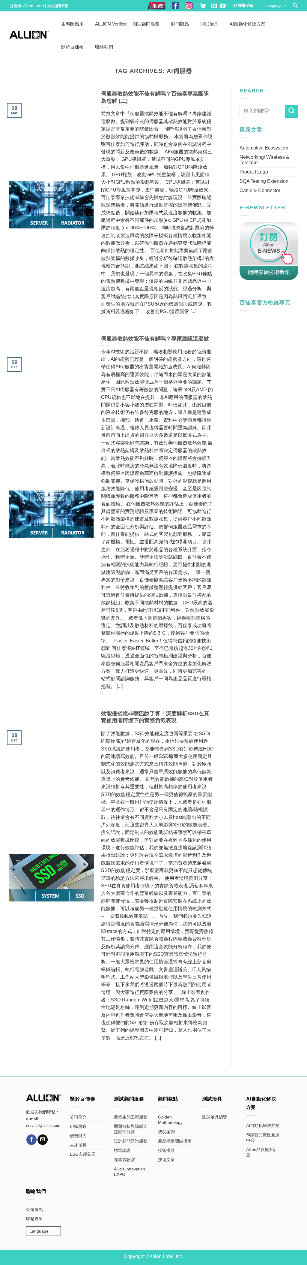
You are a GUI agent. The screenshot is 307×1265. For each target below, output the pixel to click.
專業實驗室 (124, 1159)
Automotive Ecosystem (264, 147)
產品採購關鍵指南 (175, 1141)
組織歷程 (78, 1126)
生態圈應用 (72, 23)
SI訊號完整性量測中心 (262, 1137)
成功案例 (166, 1131)
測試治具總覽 (214, 1117)
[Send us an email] (214, 6)
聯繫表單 (34, 1218)
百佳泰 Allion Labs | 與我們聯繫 (38, 5)
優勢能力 (78, 1135)
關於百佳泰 (72, 46)
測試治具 (209, 23)
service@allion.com (43, 1126)
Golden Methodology (170, 1120)
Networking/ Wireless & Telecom (264, 160)
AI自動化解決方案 (247, 23)
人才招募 (78, 1145)
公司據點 (34, 1209)
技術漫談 (166, 1150)
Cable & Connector (260, 190)
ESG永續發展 (82, 1154)
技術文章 (166, 1159)
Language (274, 5)
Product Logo (254, 171)
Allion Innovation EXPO (129, 1172)
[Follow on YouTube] (222, 6)
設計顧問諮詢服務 (131, 1141)
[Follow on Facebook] (31, 1139)
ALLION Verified (111, 23)
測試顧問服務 (146, 23)
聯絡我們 (104, 46)
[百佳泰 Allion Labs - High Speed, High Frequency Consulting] (29, 35)
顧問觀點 (180, 23)
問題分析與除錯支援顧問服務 (131, 1129)
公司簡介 (78, 1117)
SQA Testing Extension (264, 181)
